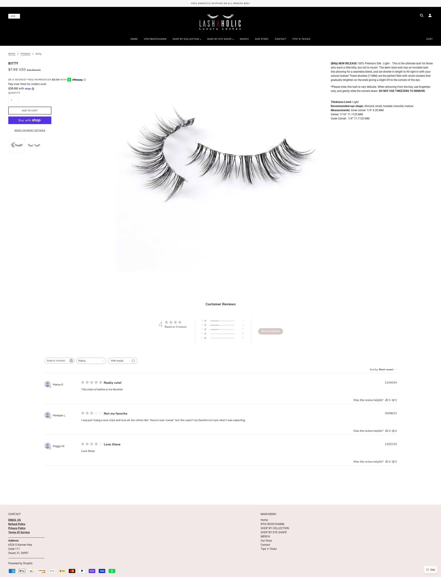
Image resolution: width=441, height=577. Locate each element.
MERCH (265, 536)
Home (11, 53)
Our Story (266, 540)
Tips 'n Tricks (269, 548)
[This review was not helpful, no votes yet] (393, 400)
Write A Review (270, 331)
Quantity (13, 92)
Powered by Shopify (20, 563)
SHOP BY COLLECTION (275, 528)
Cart (429, 39)
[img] (422, 16)
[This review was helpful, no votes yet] (387, 400)
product (25, 53)
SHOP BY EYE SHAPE (274, 532)
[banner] (220, 22)
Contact (265, 544)
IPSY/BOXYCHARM (272, 524)
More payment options (29, 130)
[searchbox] (56, 360)
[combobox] (91, 361)
